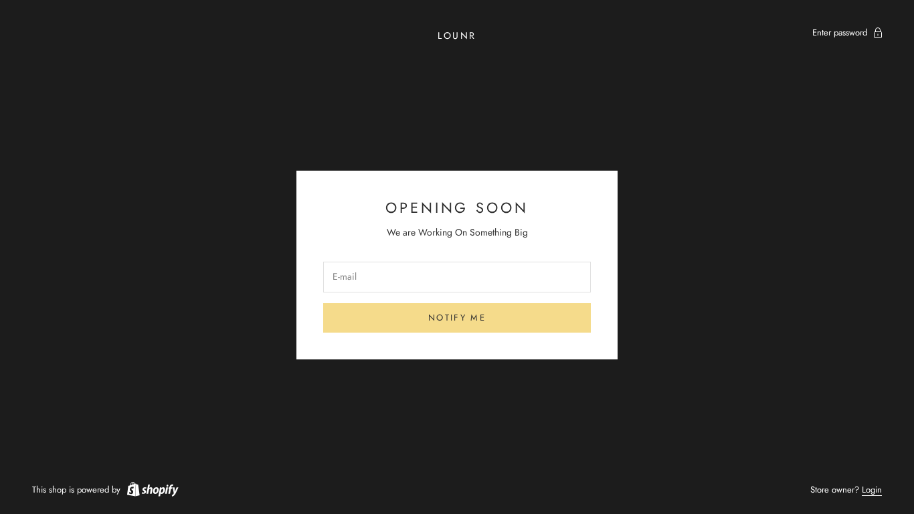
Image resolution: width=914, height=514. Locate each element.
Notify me (457, 317)
